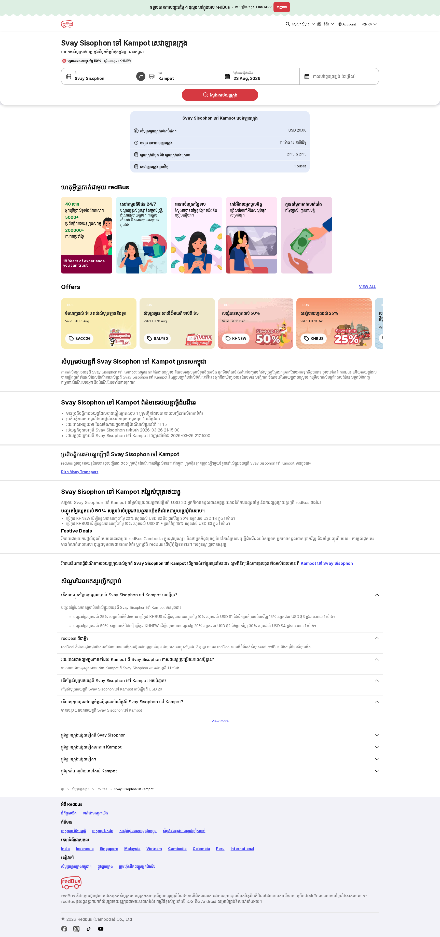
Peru (220, 848)
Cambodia (177, 848)
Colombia (201, 848)
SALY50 (161, 338)
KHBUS (317, 338)
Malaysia (132, 848)
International (242, 848)
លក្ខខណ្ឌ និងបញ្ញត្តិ (73, 831)
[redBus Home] (67, 24)
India (65, 848)
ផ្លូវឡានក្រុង (105, 866)
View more (220, 721)
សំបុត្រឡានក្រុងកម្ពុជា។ (76, 866)
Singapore (109, 848)
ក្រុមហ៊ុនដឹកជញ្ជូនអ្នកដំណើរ (137, 866)
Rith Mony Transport (79, 472)
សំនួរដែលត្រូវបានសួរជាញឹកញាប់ (184, 831)
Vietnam (154, 848)
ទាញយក (282, 7)
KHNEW (239, 338)
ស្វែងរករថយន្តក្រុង (223, 94)
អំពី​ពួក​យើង (69, 813)
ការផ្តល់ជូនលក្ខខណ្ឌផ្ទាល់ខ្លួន (138, 831)
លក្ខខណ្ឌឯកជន (102, 831)
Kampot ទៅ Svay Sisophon (327, 563)
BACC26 (82, 338)
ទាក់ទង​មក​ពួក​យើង (95, 813)
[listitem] (70, 305)
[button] (240, 76)
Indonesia (84, 848)
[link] (98, 323)
